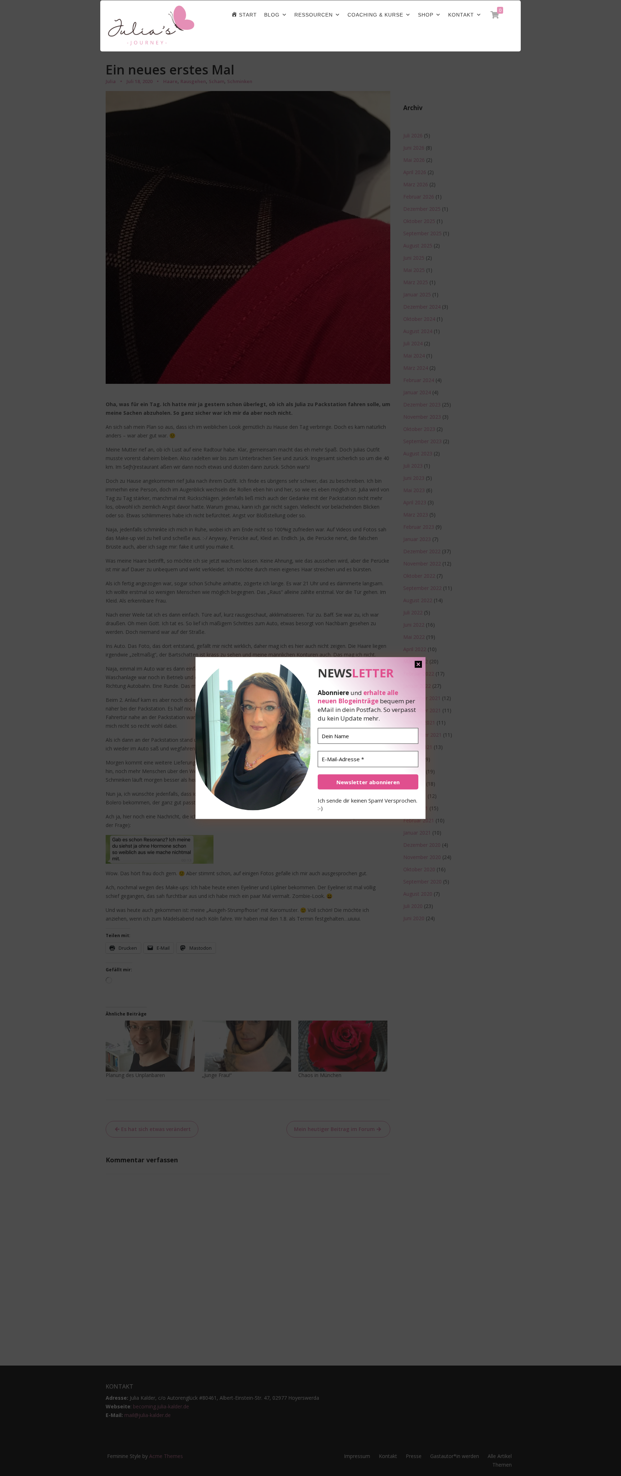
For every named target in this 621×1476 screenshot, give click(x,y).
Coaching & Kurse (375, 15)
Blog (272, 15)
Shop (425, 15)
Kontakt (461, 15)
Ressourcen (313, 15)
